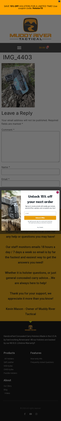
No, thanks (40, 227)
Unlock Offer (40, 218)
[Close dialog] (57, 192)
